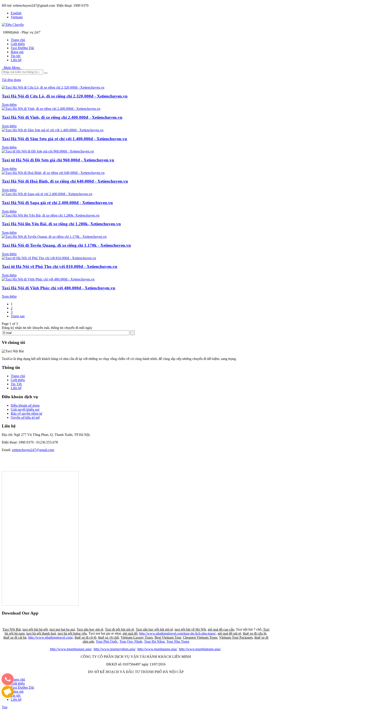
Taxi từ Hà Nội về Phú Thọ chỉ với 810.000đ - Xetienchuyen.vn (59, 266)
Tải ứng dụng (11, 80)
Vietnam (17, 17)
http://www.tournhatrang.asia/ (200, 649)
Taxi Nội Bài (11, 629)
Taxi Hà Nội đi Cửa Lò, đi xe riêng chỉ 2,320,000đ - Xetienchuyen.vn (65, 96)
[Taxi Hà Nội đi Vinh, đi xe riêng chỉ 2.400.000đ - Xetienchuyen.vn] (51, 109)
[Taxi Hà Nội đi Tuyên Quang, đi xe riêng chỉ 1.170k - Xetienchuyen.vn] (54, 236)
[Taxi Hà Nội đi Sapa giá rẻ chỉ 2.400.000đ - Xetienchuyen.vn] (47, 194)
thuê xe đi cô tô (85, 637)
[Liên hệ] (7, 684)
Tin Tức (16, 384)
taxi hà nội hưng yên (72, 633)
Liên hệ (16, 388)
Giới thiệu (18, 380)
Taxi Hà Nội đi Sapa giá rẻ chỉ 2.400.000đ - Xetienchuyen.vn (57, 202)
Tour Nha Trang (177, 641)
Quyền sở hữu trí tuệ (25, 417)
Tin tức (16, 695)
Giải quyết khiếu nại (25, 409)
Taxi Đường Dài (22, 687)
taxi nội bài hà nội (35, 629)
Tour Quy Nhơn (131, 641)
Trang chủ (18, 376)
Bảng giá (17, 691)
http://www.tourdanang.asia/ (157, 649)
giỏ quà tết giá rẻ (229, 633)
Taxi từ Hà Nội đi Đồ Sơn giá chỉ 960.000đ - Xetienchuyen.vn (58, 160)
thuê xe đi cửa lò (254, 633)
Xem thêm (9, 105)
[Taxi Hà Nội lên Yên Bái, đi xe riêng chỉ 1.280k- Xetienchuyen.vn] (50, 215)
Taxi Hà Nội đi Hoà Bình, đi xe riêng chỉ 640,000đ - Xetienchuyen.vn (65, 181)
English (16, 13)
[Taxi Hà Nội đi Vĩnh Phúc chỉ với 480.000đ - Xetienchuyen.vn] (48, 279)
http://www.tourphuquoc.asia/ (71, 649)
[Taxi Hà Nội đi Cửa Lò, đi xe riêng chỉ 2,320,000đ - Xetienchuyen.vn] (53, 87)
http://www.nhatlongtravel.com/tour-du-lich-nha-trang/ (177, 633)
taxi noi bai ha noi (62, 629)
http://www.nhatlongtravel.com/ (50, 637)
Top (4, 707)
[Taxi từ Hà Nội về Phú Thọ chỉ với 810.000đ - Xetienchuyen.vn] (49, 258)
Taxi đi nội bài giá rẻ (119, 629)
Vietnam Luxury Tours (137, 637)
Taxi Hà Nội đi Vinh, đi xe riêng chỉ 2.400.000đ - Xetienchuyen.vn (62, 117)
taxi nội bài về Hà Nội (190, 629)
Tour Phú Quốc (107, 641)
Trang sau (18, 316)
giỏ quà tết (130, 633)
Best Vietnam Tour (168, 637)
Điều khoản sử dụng (25, 405)
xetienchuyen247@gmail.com (33, 450)
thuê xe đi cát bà (14, 637)
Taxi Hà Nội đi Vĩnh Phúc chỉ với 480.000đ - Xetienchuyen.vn (58, 288)
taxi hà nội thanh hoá (41, 633)
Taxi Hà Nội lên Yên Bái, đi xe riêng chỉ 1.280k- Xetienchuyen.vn (61, 224)
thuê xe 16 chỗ (108, 637)
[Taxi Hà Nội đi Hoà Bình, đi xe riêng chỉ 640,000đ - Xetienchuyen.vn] (53, 173)
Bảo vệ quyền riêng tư (26, 413)
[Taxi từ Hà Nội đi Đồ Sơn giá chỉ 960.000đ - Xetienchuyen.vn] (48, 151)
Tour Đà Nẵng (154, 641)
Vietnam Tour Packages (236, 637)
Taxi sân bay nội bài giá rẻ (154, 629)
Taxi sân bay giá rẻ (90, 629)
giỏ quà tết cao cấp (221, 629)
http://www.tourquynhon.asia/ (115, 649)
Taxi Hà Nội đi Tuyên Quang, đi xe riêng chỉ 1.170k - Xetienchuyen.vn (66, 245)
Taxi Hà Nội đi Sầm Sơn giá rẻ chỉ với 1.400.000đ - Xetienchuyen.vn (64, 138)
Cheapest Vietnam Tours (200, 637)
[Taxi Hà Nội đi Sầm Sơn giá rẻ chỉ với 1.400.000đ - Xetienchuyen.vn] (52, 130)
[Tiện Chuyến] (13, 25)
